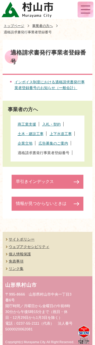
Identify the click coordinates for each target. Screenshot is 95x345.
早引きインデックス (35, 181)
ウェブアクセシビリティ (29, 247)
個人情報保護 (20, 254)
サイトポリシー (22, 239)
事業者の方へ (42, 26)
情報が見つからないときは (41, 203)
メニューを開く (85, 9)
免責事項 (16, 261)
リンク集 (16, 268)
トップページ (14, 26)
